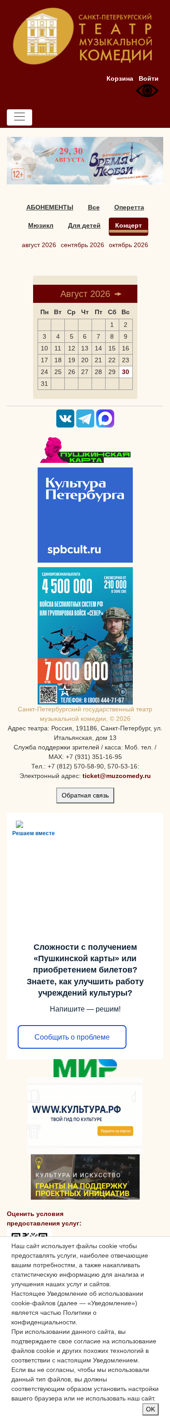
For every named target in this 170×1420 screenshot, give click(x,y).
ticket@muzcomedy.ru (117, 775)
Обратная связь (85, 795)
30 (125, 371)
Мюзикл (40, 225)
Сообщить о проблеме (72, 1037)
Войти (149, 78)
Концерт (128, 225)
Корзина (120, 78)
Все (94, 207)
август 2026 (39, 244)
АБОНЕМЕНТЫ (49, 207)
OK (150, 1409)
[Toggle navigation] (19, 117)
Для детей (84, 225)
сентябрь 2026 (82, 244)
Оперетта (129, 207)
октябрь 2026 (128, 244)
